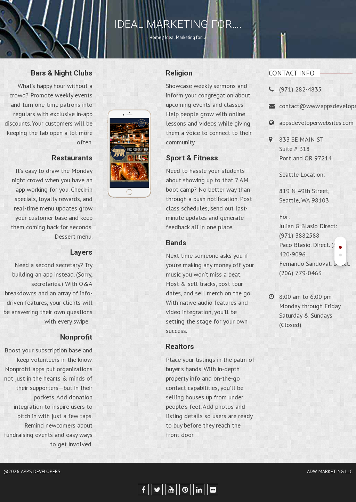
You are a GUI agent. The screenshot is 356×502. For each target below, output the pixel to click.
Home (155, 37)
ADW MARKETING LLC (330, 471)
